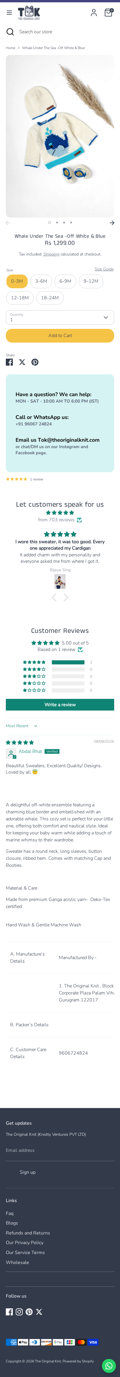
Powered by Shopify (78, 1361)
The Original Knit (48, 1361)
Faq (9, 1213)
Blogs (12, 1223)
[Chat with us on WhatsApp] (109, 1366)
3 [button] (64, 222)
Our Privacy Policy (24, 1242)
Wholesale (17, 1262)
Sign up (28, 1172)
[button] (56, 597)
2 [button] (57, 222)
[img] (60, 512)
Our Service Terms (25, 1252)
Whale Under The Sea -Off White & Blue (53, 48)
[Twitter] (39, 1311)
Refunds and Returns (28, 1233)
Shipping (51, 254)
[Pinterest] (29, 1311)
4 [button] (71, 222)
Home (10, 48)
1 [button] (49, 222)
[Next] (112, 222)
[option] (60, 136)
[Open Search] (9, 32)
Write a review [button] (60, 704)
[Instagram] (19, 1311)
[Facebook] (9, 1311)
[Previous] (7, 222)
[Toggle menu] (9, 12)
